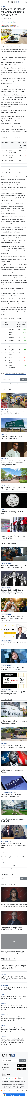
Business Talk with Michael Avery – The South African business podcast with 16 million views (13, 592)
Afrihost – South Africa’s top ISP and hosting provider (13, 693)
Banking (3, 719)
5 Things (3, 1036)
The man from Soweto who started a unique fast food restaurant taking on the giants (14, 463)
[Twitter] (5, 22)
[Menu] (2, 2)
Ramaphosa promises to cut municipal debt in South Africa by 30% (13, 845)
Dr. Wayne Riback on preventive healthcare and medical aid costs (12, 928)
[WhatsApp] (11, 22)
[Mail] (14, 22)
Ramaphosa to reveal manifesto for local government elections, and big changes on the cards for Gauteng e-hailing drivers (13, 1041)
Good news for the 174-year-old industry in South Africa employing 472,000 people (13, 1029)
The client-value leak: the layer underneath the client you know (13, 668)
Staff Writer (4, 18)
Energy (3, 434)
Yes (3, 859)
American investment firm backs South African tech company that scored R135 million (14, 1007)
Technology (4, 1014)
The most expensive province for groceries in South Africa (13, 413)
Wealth (3, 6)
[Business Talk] (20, 1078)
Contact (4, 1069)
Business (3, 817)
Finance (3, 509)
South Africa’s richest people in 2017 (15, 373)
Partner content (6, 563)
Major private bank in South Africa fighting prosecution (14, 722)
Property (3, 485)
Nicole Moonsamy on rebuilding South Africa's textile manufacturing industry (14, 905)
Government (4, 841)
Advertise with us (7, 1067)
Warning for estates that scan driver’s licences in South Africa (13, 746)
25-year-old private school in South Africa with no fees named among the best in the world (13, 978)
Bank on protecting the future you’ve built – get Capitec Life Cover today (12, 618)
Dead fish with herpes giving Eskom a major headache (11, 437)
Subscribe (23, 379)
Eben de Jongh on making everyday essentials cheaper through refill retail (14, 952)
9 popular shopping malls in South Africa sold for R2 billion (13, 488)
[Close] (26, 1091)
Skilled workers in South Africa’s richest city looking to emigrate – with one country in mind (13, 1018)
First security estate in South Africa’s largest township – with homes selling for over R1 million (13, 967)
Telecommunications (7, 792)
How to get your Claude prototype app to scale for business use (13, 566)
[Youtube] (15, 1078)
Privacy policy (6, 1072)
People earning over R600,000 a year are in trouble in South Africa (13, 997)
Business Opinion (6, 768)
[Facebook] (2, 22)
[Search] (26, 2)
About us (5, 1065)
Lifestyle (3, 409)
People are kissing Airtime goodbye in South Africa (11, 795)
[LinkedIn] (8, 22)
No (3, 862)
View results (14, 869)
